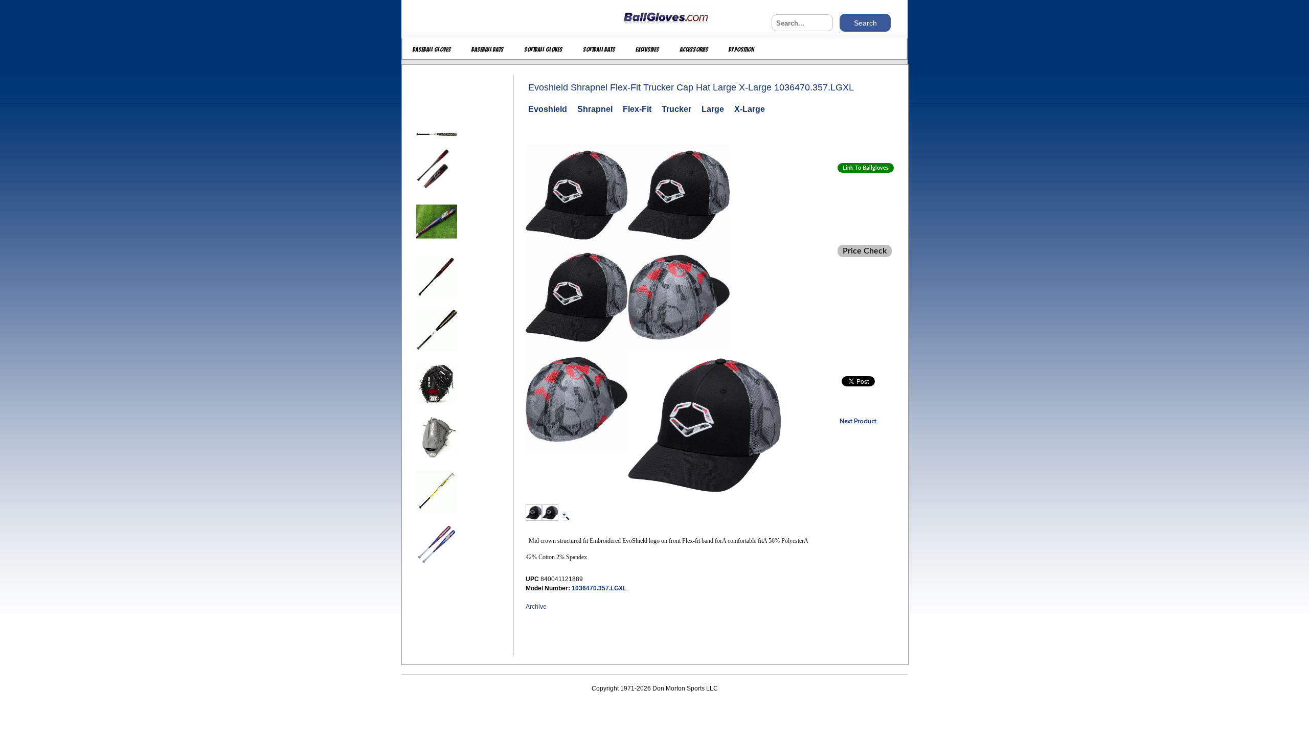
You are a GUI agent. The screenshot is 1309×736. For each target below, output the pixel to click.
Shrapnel (595, 109)
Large (713, 109)
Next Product (858, 421)
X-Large (749, 109)
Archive (536, 606)
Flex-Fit (637, 109)
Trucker (676, 109)
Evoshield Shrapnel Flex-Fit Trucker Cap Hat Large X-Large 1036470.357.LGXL (691, 87)
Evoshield (547, 109)
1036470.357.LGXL (599, 588)
